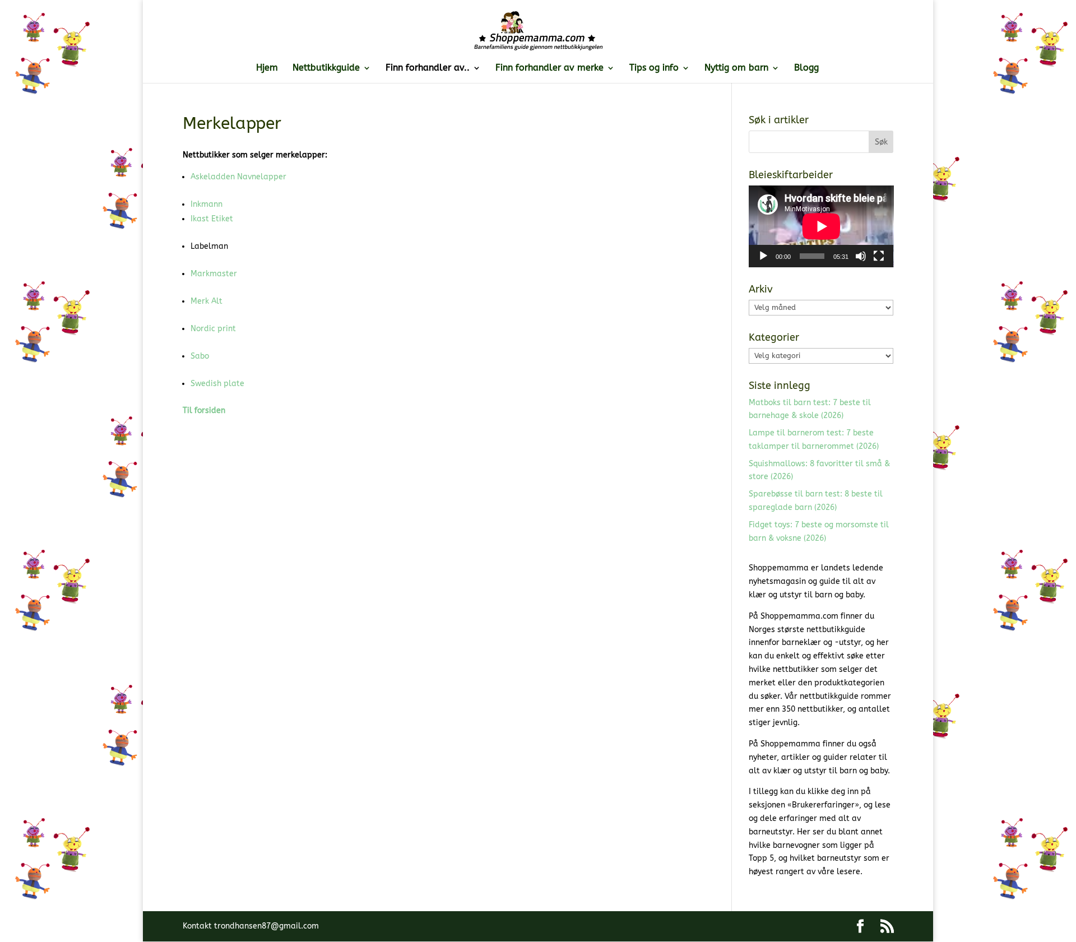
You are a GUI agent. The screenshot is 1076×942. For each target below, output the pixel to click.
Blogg (806, 68)
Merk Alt (206, 301)
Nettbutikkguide (326, 68)
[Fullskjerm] (878, 256)
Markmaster (214, 274)
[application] (821, 226)
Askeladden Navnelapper (238, 177)
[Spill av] (763, 256)
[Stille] (860, 256)
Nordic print (213, 328)
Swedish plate (217, 383)
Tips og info (654, 68)
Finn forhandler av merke (549, 68)
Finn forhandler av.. (428, 68)
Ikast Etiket (212, 219)
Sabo (200, 356)
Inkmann (206, 204)
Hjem (267, 68)
